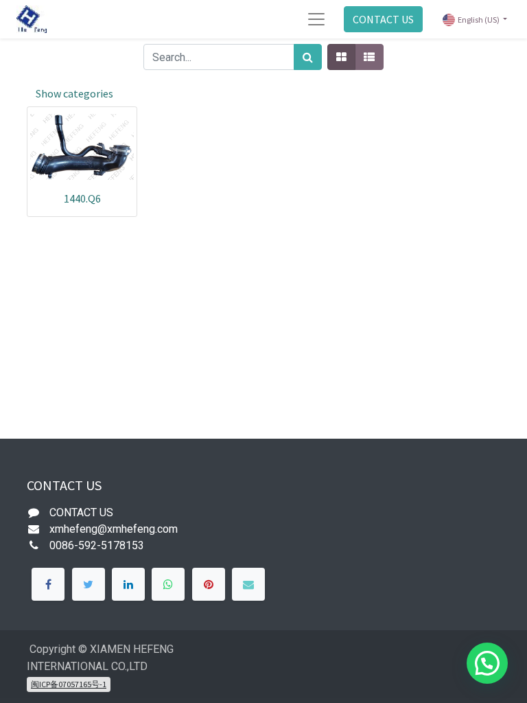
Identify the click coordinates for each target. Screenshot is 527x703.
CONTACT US (383, 19)
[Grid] (341, 57)
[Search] (308, 57)
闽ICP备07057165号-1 (68, 684)
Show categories (74, 93)
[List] (369, 57)
